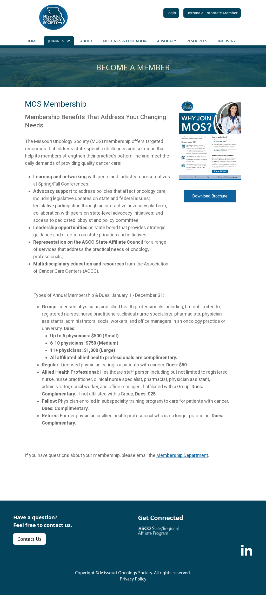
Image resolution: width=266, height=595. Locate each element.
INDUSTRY (227, 40)
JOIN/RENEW (59, 40)
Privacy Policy (133, 579)
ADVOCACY (166, 40)
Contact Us (29, 539)
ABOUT (86, 40)
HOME (31, 40)
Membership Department (182, 455)
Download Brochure (210, 196)
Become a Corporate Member (212, 12)
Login (171, 12)
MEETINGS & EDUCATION (125, 40)
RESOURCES (197, 40)
